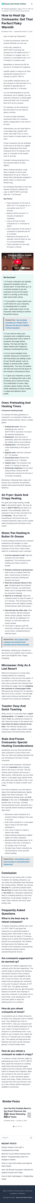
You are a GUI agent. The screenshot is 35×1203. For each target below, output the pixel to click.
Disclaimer (21, 1193)
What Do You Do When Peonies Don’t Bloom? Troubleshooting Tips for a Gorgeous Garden (16, 1157)
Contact (10, 1191)
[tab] (13, 1126)
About (5, 1191)
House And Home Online (24, 1197)
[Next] (29, 1115)
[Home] (2, 9)
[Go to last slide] (6, 1115)
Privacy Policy (19, 1191)
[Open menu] (31, 3)
